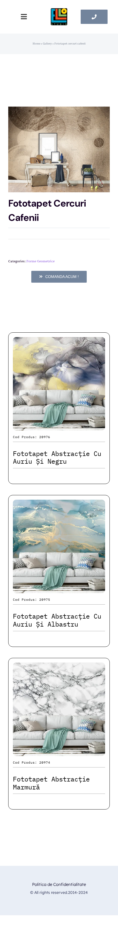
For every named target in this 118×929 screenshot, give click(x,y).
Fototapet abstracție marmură (51, 783)
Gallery (47, 44)
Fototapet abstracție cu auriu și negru (57, 457)
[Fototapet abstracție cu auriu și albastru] (59, 504)
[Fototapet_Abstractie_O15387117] (59, 149)
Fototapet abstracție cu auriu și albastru (57, 620)
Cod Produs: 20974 (31, 762)
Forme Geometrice (40, 261)
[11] (59, 11)
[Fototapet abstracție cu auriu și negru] (59, 341)
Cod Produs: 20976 (31, 437)
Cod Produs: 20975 (31, 599)
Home (36, 44)
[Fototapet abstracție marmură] (59, 667)
